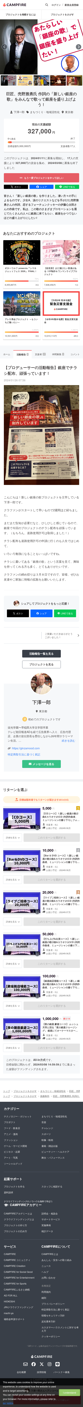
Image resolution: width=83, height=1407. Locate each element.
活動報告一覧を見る (41, 653)
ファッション (11, 1139)
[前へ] (4, 47)
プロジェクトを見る (41, 664)
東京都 (69, 112)
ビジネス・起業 (12, 1151)
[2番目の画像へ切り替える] (25, 80)
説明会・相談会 (50, 1213)
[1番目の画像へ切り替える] (8, 80)
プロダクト (9, 1122)
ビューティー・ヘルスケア (55, 1151)
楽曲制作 (44, 1096)
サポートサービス (51, 1219)
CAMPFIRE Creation (14, 1265)
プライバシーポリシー (53, 1303)
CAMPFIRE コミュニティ (17, 1259)
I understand (69, 1392)
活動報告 (22, 354)
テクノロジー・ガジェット (18, 1116)
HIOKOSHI (9, 1301)
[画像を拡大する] (37, 828)
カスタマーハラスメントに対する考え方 (60, 1329)
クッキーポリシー (51, 1336)
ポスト (17, 186)
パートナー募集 (61, 1372)
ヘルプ (45, 1271)
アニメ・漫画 (11, 1134)
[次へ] (78, 47)
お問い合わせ (48, 1277)
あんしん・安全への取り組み (57, 1259)
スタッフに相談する (52, 1186)
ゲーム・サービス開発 (15, 1145)
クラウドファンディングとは (19, 1219)
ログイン (56, 5)
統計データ (47, 1231)
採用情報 (41, 1372)
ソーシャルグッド (13, 1163)
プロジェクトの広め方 (15, 1231)
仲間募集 (58, 354)
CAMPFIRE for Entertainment (19, 1277)
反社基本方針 (48, 1321)
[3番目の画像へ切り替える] (41, 80)
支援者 (40, 354)
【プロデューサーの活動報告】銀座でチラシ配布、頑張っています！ (40, 370)
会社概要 (21, 1372)
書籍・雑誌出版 (50, 1145)
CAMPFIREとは (50, 1254)
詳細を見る (11, 837)
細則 (44, 1297)
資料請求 (8, 1192)
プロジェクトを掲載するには (21, 14)
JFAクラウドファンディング (18, 1307)
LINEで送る (69, 186)
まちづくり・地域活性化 (45, 112)
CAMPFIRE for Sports (15, 1283)
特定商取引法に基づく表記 (24, 754)
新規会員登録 (72, 5)
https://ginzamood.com (26, 748)
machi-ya (9, 1313)
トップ (6, 1091)
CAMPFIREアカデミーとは (18, 1213)
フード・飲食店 (12, 1128)
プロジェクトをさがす (25, 1091)
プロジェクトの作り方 (15, 1225)
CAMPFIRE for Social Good (18, 1271)
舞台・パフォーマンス (53, 1157)
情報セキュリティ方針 (53, 1315)
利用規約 (46, 1291)
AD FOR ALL (10, 1295)
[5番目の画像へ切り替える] (74, 80)
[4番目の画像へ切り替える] (58, 80)
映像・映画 (47, 1139)
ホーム (6, 354)
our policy (8, 1403)
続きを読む (68, 740)
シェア (43, 186)
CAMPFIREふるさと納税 (17, 1289)
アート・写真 (11, 1157)
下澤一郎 (19, 112)
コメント (75, 354)
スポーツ (46, 1134)
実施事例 (46, 1225)
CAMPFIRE (10, 1254)
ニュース (46, 1265)
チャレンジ (47, 1128)
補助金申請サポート (14, 1319)
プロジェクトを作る (14, 1186)
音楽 (44, 1122)
